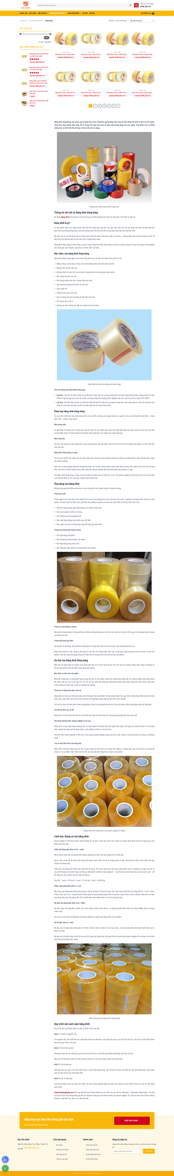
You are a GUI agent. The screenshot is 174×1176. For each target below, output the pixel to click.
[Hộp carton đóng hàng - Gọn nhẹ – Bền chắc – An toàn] (26, 5)
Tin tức (85, 13)
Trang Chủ (23, 13)
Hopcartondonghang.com (64, 1092)
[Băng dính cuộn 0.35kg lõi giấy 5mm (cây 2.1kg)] (142, 38)
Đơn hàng (59, 1145)
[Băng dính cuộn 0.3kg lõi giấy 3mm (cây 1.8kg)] (142, 77)
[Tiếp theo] (118, 106)
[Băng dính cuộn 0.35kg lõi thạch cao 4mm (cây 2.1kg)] (91, 77)
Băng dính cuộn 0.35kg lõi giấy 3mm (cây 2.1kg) (117, 54)
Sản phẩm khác (73, 13)
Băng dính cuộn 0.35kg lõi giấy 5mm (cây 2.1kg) (142, 54)
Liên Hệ (92, 13)
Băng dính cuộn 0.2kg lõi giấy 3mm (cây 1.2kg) (65, 54)
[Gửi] (130, 5)
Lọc (46, 37)
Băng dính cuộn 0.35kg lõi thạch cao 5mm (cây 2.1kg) (117, 93)
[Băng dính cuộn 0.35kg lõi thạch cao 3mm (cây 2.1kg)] (65, 77)
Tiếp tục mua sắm (62, 1159)
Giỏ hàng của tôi (61, 1154)
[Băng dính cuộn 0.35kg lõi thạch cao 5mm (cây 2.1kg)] (117, 77)
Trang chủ (23, 21)
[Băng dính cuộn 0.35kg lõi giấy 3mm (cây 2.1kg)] (117, 38)
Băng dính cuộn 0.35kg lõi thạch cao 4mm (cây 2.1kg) (91, 93)
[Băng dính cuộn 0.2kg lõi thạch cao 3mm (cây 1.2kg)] (91, 38)
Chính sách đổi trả (92, 1145)
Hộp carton (42, 13)
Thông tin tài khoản (62, 1150)
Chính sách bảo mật (92, 1150)
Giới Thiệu (32, 13)
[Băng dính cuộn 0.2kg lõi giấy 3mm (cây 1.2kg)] (65, 38)
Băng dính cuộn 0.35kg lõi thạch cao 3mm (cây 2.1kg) (65, 93)
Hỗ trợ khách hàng (92, 1159)
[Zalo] (5, 1159)
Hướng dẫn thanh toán (93, 1154)
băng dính (65, 217)
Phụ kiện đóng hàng (57, 13)
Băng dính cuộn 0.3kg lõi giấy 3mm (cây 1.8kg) (142, 93)
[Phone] (5, 1168)
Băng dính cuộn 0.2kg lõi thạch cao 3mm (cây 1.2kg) (91, 54)
